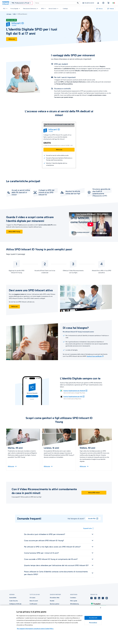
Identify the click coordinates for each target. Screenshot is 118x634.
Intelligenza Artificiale (15, 604)
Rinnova (99, 9)
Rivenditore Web (54, 597)
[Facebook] (91, 598)
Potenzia (110, 9)
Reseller (52, 601)
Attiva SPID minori (94, 492)
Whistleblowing (74, 604)
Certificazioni (33, 604)
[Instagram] (95, 598)
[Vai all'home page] (5, 3)
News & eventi (34, 601)
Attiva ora (12, 39)
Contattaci (73, 597)
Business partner (54, 604)
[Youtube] (107, 598)
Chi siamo (32, 597)
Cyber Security (13, 601)
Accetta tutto (93, 618)
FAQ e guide (73, 601)
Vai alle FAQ (93, 518)
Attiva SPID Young (14, 231)
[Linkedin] (99, 598)
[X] (103, 598)
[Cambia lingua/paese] (114, 3)
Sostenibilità (12, 597)
